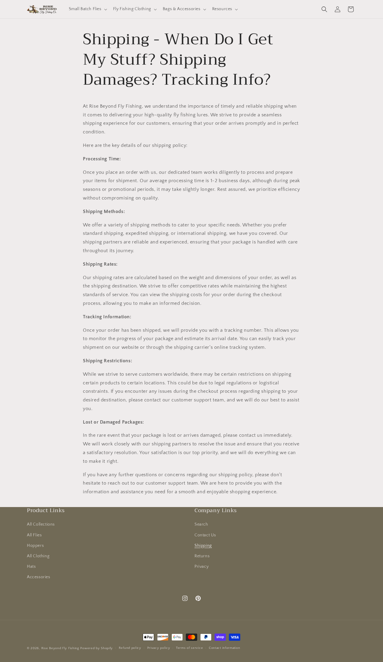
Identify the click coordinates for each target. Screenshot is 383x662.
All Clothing (38, 556)
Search (201, 524)
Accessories (38, 577)
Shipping (203, 545)
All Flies (34, 535)
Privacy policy (158, 648)
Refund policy (130, 648)
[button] (87, 9)
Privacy (201, 566)
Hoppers (35, 545)
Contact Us (205, 535)
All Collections (41, 524)
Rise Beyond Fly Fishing (60, 648)
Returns (201, 556)
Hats (31, 566)
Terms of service (189, 648)
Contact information (224, 648)
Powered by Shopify (96, 648)
